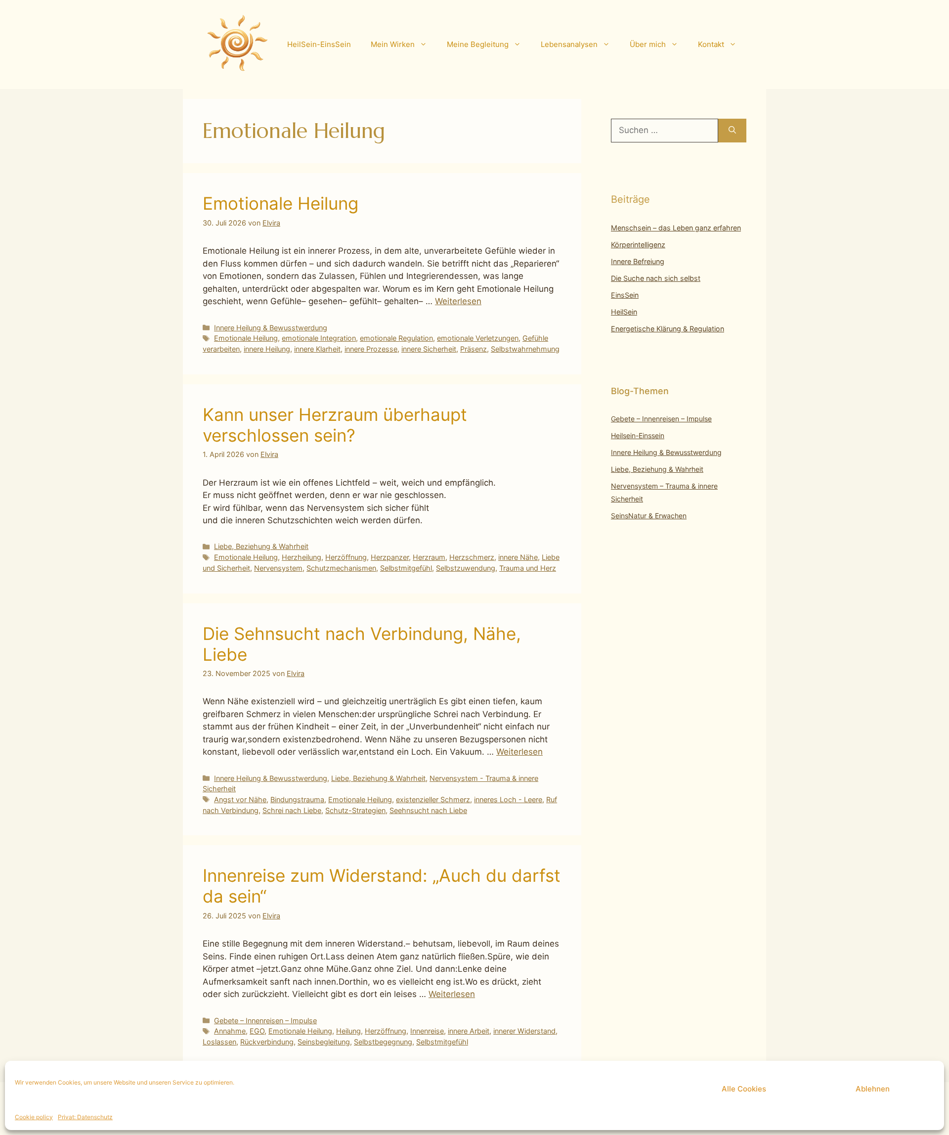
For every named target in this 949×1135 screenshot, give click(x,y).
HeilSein (624, 312)
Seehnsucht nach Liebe (428, 810)
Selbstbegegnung (383, 1042)
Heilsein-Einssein (637, 435)
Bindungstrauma (297, 799)
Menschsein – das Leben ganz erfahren (676, 228)
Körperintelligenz (638, 244)
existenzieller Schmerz (433, 799)
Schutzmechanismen (341, 568)
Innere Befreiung (637, 261)
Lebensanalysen (569, 44)
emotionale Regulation (396, 338)
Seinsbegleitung (324, 1042)
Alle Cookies (744, 1088)
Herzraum (429, 557)
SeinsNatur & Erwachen (649, 515)
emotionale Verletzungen (477, 338)
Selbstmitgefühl (406, 568)
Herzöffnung (346, 557)
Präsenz (473, 349)
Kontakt (711, 44)
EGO (257, 1031)
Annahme (230, 1031)
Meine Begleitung (478, 44)
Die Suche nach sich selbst (655, 278)
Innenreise (427, 1031)
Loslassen (219, 1042)
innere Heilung (267, 349)
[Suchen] (732, 130)
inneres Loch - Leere (508, 799)
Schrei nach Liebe (291, 810)
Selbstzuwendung (465, 568)
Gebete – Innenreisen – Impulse (265, 1020)
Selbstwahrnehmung (525, 349)
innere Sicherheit (428, 349)
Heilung (348, 1031)
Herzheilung (301, 557)
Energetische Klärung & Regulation (667, 328)
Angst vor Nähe (240, 799)
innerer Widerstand (524, 1031)
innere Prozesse (371, 349)
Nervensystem (278, 568)
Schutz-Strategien (355, 810)
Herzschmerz (471, 557)
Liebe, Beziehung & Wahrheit (261, 546)
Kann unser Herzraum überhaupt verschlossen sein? (335, 425)
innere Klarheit (317, 349)
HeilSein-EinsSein (319, 44)
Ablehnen (873, 1088)
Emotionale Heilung (280, 203)
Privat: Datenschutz (85, 1117)
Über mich (648, 44)
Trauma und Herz (527, 568)
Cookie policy (34, 1117)
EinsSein (625, 295)
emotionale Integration (319, 338)
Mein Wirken (393, 44)
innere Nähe (518, 557)
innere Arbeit (468, 1031)
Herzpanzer (390, 557)
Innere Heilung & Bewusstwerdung (270, 327)
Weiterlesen (458, 301)
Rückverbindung (267, 1042)
